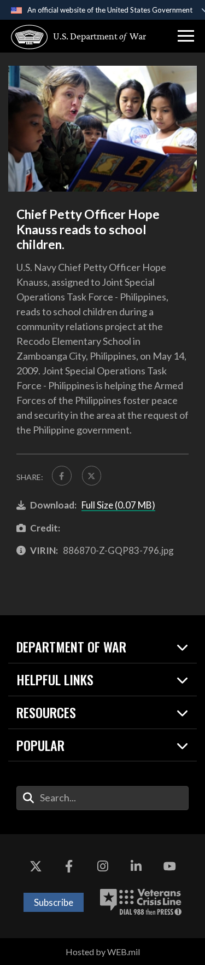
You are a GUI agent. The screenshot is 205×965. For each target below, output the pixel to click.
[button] (186, 36)
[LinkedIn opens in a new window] (136, 867)
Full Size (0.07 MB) (118, 505)
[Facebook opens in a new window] (69, 867)
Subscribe (53, 902)
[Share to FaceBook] (62, 476)
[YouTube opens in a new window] (169, 867)
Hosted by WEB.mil (103, 951)
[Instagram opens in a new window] (102, 867)
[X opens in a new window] (35, 867)
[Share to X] (92, 476)
